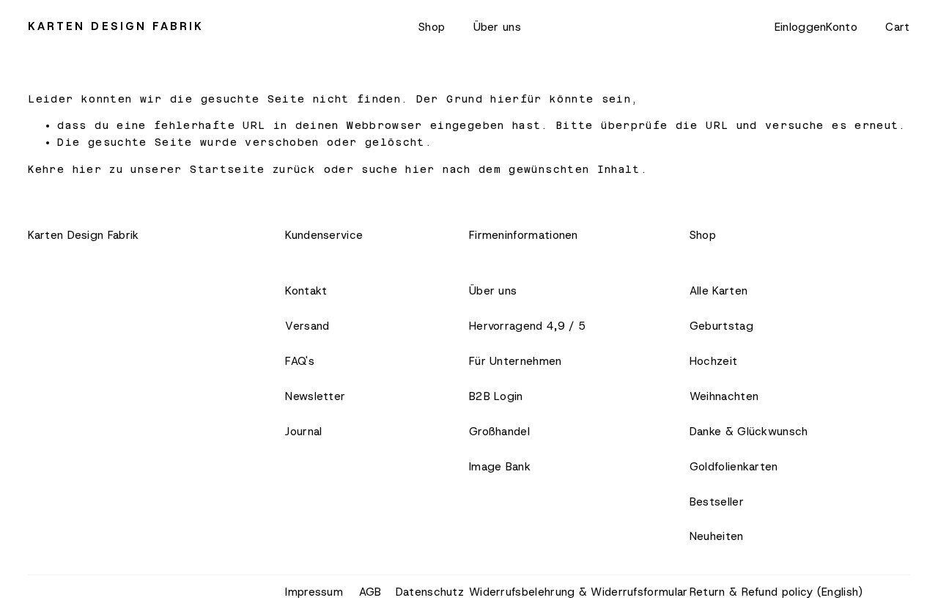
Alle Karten (718, 291)
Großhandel (499, 431)
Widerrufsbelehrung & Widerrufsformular (578, 592)
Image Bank (500, 466)
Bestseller (717, 502)
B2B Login (496, 396)
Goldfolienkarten (734, 466)
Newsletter (315, 396)
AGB (370, 592)
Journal (303, 431)
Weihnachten (724, 396)
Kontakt (306, 291)
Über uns (497, 27)
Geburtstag (721, 326)
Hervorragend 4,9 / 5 (527, 326)
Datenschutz (430, 592)
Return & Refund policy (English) (776, 592)
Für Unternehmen (515, 361)
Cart (897, 27)
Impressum (314, 592)
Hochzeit (713, 361)
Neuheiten (717, 536)
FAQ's (299, 361)
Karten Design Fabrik (115, 26)
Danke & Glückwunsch (749, 431)
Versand (307, 326)
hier (87, 169)
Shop (431, 27)
